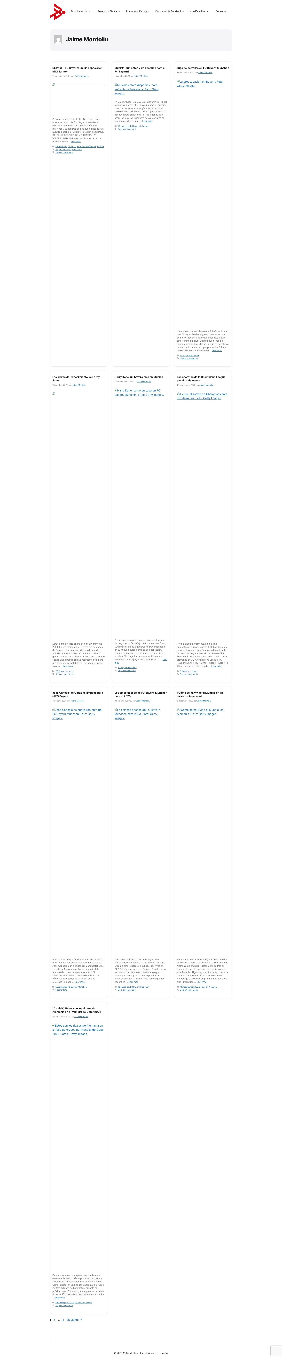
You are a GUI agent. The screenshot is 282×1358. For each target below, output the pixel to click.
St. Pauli (100, 146)
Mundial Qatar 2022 (189, 987)
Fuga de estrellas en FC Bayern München (203, 68)
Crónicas (72, 146)
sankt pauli (77, 149)
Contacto (220, 11)
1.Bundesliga (61, 146)
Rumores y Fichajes (137, 11)
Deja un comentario (64, 152)
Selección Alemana (109, 11)
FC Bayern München (86, 146)
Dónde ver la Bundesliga (169, 11)
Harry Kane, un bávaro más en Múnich (139, 377)
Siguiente (74, 1319)
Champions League (189, 671)
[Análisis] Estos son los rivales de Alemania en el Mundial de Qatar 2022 (76, 1010)
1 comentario (61, 990)
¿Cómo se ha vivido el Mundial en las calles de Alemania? (200, 694)
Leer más (76, 141)
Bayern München (63, 149)
